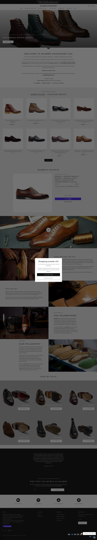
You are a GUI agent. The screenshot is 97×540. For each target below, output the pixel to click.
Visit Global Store (48, 274)
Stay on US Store (48, 278)
